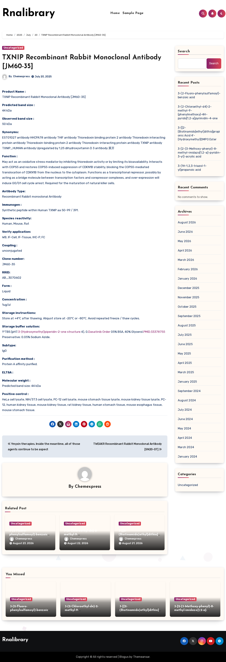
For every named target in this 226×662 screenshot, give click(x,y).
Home (115, 13)
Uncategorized (13, 47)
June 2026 (185, 231)
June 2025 (185, 344)
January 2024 (187, 456)
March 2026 (186, 260)
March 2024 (186, 447)
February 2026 (188, 269)
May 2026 (184, 241)
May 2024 (184, 428)
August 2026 (187, 222)
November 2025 (188, 297)
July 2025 (185, 334)
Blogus (124, 656)
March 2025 (186, 372)
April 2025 (185, 363)
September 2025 (189, 316)
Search (184, 51)
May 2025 (184, 353)
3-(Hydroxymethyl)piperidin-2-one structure (49, 331)
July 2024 (185, 409)
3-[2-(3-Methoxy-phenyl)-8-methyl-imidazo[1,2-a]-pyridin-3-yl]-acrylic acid (199, 152)
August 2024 (187, 400)
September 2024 (189, 391)
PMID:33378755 (154, 331)
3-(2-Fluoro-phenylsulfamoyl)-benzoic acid (28, 534)
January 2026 (187, 278)
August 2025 (187, 325)
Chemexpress (21, 76)
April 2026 (185, 250)
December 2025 (188, 288)
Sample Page (133, 13)
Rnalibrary (28, 13)
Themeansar (141, 656)
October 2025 (187, 306)
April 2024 (185, 438)
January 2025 (187, 381)
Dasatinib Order (99, 331)
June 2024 (185, 419)
